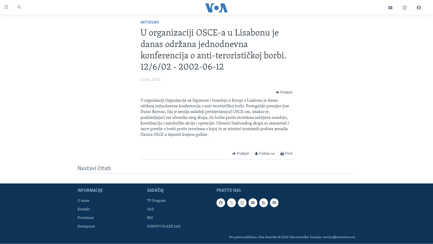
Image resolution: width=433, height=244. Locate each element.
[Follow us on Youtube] (253, 202)
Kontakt (84, 209)
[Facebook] (419, 7)
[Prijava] (274, 202)
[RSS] (263, 202)
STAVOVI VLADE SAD (163, 226)
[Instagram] (405, 7)
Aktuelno (149, 23)
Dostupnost (86, 226)
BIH (150, 218)
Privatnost (86, 218)
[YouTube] (390, 7)
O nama (83, 201)
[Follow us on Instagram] (242, 202)
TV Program (156, 201)
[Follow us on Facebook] (220, 202)
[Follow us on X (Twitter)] (231, 202)
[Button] (284, 92)
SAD (150, 209)
